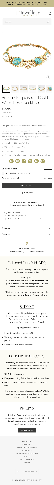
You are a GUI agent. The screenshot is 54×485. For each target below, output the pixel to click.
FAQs (27, 456)
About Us (27, 441)
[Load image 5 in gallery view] (41, 88)
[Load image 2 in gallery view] (15, 88)
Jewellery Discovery (31, 480)
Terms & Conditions (27, 453)
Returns (27, 450)
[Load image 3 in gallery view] (24, 88)
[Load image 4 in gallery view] (32, 88)
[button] (5, 13)
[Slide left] (5, 56)
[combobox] (27, 21)
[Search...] (48, 22)
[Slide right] (48, 56)
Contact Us (27, 444)
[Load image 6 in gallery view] (50, 88)
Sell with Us (27, 459)
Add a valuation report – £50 (17, 173)
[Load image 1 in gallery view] (6, 88)
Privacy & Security (27, 447)
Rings (27, 462)
